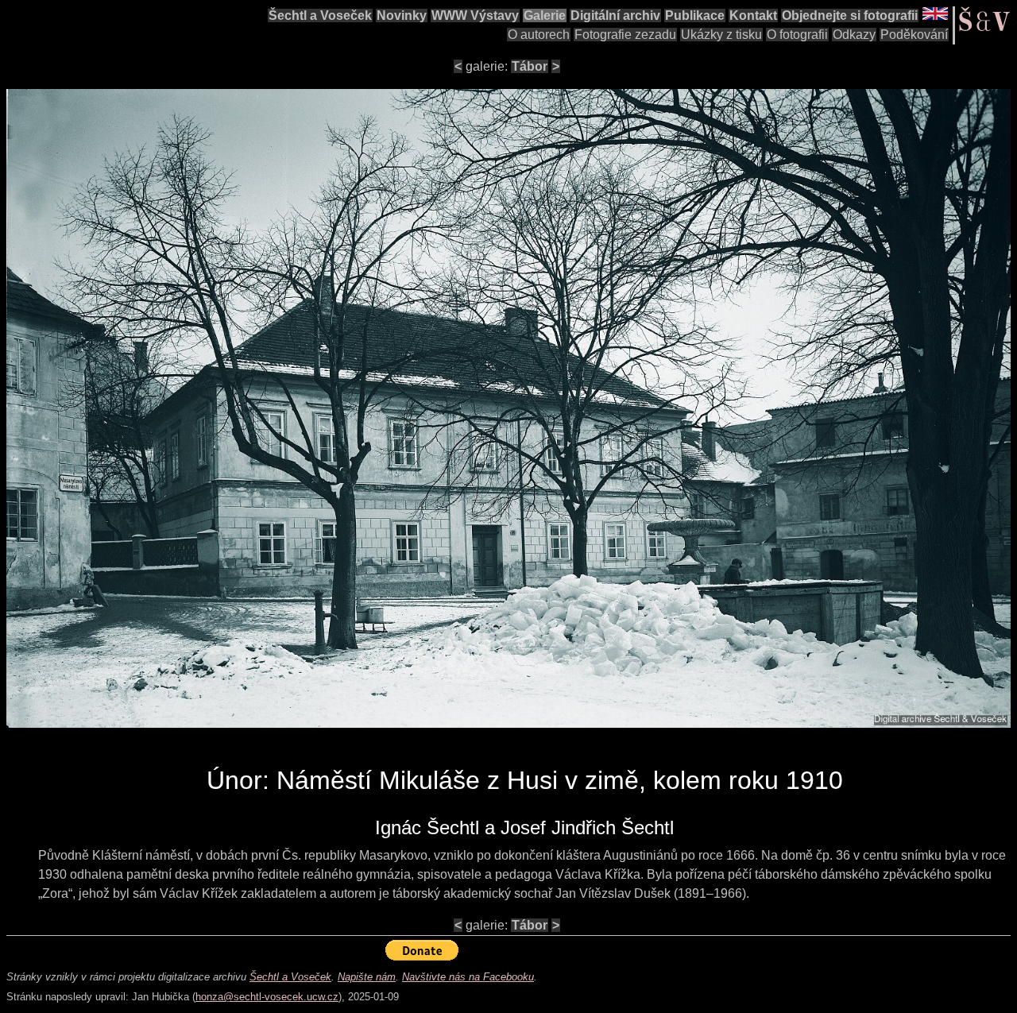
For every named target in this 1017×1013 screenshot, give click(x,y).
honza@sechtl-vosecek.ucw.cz (266, 997)
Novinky (402, 15)
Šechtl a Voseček (320, 15)
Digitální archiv (615, 15)
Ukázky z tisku (721, 34)
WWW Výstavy (475, 15)
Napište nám (367, 977)
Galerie (545, 15)
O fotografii (797, 34)
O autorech (539, 34)
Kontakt (753, 15)
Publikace (695, 15)
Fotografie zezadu (625, 34)
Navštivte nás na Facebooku (468, 977)
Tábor (529, 66)
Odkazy (854, 34)
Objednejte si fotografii (850, 15)
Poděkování (914, 34)
